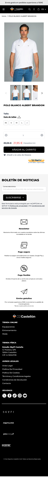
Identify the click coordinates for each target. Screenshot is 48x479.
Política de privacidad (18, 206)
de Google (12, 208)
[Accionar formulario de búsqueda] (30, 9)
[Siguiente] (42, 93)
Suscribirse (13, 197)
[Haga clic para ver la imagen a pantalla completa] (24, 52)
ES (43, 9)
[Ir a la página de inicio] (16, 9)
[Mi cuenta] (34, 9)
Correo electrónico (9, 186)
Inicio (4, 16)
